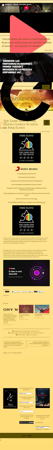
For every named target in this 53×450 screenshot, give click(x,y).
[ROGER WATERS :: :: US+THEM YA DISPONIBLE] (42, 309)
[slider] (31, 422)
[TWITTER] (28, 435)
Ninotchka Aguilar (46, 131)
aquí (36, 198)
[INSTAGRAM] (25, 435)
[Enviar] (32, 411)
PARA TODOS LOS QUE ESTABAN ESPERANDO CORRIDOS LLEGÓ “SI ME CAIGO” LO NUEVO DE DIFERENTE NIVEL (14, 344)
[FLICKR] (30, 435)
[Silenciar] (29, 422)
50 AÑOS (12, 333)
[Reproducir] (21, 422)
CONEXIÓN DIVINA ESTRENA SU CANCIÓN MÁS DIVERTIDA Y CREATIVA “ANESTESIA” (39, 344)
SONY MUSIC (27, 333)
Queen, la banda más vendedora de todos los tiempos (24, 315)
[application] (26, 422)
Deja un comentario (32, 334)
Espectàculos (24, 331)
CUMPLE (16, 333)
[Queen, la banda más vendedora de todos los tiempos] (26, 309)
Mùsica (29, 331)
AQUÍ (43, 202)
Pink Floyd (21, 333)
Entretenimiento (17, 331)
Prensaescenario (26, 99)
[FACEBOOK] (26, 435)
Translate (46, 429)
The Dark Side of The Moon (37, 333)
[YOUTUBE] (23, 435)
